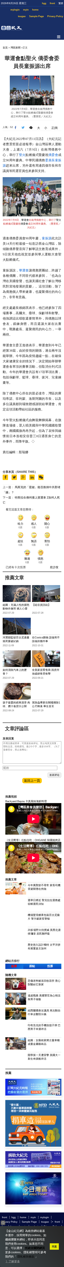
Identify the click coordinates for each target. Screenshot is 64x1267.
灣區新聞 (15, 47)
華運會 (25, 220)
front (52, 3)
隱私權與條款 (25, 1256)
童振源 (47, 238)
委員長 (50, 160)
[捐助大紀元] (33, 1166)
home (35, 9)
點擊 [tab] (14, 966)
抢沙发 (54, 567)
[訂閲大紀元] (33, 1094)
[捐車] (33, 1145)
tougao (22, 16)
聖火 (22, 155)
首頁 (5, 47)
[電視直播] (33, 1203)
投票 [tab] (50, 966)
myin (26, 9)
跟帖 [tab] (32, 966)
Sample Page (36, 16)
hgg (44, 3)
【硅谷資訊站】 (41, 604)
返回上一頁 (32, 780)
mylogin (15, 9)
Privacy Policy (55, 16)
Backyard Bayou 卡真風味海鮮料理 (26, 801)
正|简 (54, 127)
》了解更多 (13, 1261)
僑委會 (53, 155)
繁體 (60, 3)
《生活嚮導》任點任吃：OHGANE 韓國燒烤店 (32, 840)
